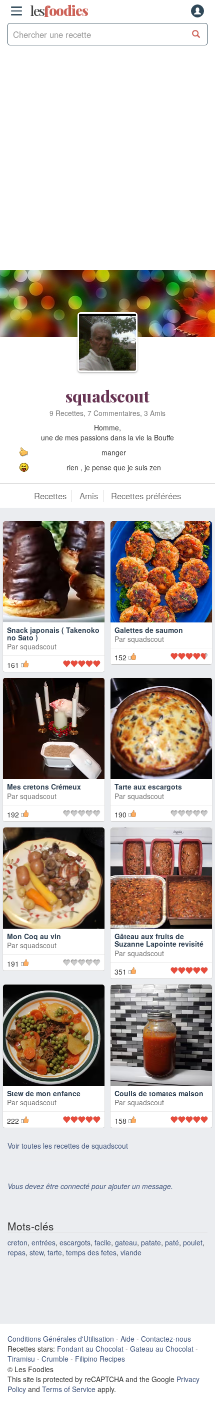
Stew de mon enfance (43, 1093)
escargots (75, 1242)
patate (151, 1242)
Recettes (50, 496)
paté (172, 1242)
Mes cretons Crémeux (44, 787)
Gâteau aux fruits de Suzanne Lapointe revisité (159, 940)
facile (102, 1242)
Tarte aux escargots (148, 787)
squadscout (108, 395)
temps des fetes (91, 1252)
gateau (126, 1242)
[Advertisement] (107, 162)
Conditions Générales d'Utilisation (61, 1339)
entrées (44, 1242)
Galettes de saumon (148, 630)
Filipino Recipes (100, 1359)
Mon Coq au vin (34, 936)
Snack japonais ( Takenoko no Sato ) (53, 633)
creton (18, 1242)
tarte (55, 1252)
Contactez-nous (166, 1339)
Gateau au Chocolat (162, 1349)
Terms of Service (69, 1389)
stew (37, 1252)
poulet (192, 1242)
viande (131, 1252)
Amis (89, 496)
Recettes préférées (146, 496)
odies (59, 10)
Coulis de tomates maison (159, 1093)
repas (17, 1252)
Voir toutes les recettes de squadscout (68, 1146)
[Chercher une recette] (196, 34)
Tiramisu (21, 1359)
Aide (127, 1339)
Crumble (55, 1359)
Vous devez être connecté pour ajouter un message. (90, 1186)
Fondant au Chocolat (90, 1349)
